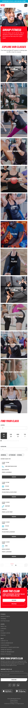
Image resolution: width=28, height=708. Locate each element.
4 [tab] (5, 440)
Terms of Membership (7, 651)
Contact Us (4, 640)
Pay (7, 1)
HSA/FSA (3, 635)
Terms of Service (6, 649)
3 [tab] (4, 440)
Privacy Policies (6, 654)
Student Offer (5, 633)
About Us (3, 626)
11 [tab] (16, 440)
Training (3, 618)
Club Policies (5, 645)
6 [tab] (8, 440)
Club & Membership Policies (14, 698)
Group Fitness (5, 616)
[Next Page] (26, 565)
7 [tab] (10, 440)
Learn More (3, 301)
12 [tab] (18, 440)
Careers (3, 628)
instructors (3, 446)
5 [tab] (7, 440)
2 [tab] (2, 440)
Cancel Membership (7, 643)
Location (3, 425)
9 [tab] (13, 440)
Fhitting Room (5, 620)
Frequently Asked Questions (10, 647)
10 (15, 565)
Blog (2, 630)
